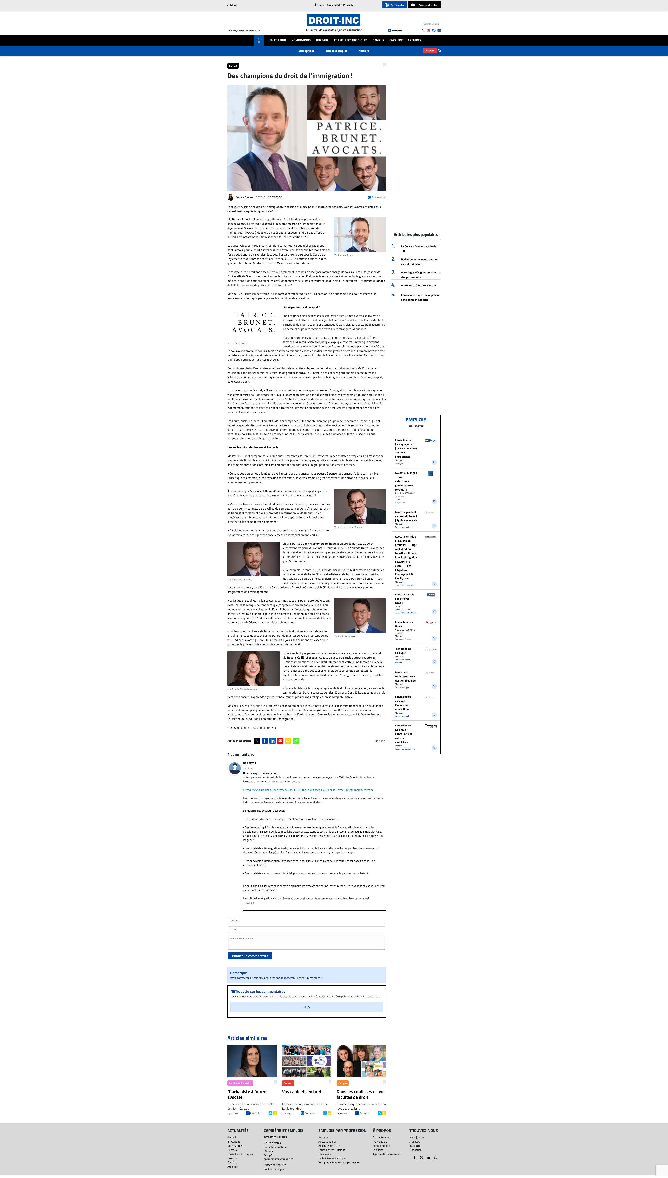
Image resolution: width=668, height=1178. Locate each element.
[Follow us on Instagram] (429, 30)
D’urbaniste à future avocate (418, 285)
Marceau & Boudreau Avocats (404, 661)
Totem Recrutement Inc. (405, 748)
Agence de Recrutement (387, 1154)
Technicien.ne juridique (403, 651)
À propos (319, 5)
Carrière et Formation (240, 1083)
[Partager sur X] (257, 741)
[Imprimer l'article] (274, 1113)
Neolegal (399, 463)
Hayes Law (400, 502)
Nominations (301, 40)
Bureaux (322, 40)
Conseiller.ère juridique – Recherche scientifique (403, 703)
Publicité (348, 5)
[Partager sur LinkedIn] (272, 741)
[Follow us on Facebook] (434, 30)
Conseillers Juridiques (350, 40)
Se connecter (397, 5)
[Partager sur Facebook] (265, 741)
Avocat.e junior (327, 1141)
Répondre (249, 902)
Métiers (364, 50)
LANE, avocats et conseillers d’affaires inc (405, 611)
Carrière (396, 40)
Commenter (255, 1113)
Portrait (233, 66)
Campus (378, 40)
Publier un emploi (274, 1169)
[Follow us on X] (423, 30)
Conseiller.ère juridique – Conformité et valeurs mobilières (403, 733)
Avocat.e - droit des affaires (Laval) (404, 598)
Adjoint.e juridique (329, 1146)
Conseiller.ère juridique (331, 1150)
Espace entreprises (428, 5)
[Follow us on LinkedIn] (439, 30)
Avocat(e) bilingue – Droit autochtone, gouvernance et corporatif (406, 481)
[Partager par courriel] (280, 741)
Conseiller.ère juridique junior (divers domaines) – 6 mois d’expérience (406, 448)
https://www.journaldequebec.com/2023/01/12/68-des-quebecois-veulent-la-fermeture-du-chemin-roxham (308, 790)
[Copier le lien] (296, 741)
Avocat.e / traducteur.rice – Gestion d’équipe (405, 676)
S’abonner (415, 1150)
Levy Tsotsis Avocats (404, 585)
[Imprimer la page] (288, 741)
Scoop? (430, 51)
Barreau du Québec (403, 639)
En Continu (278, 40)
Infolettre (397, 30)
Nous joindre (334, 5)
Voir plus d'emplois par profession (339, 1162)
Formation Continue (275, 1147)
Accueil (231, 1137)
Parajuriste (324, 1154)
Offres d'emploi (336, 50)
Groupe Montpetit (402, 527)
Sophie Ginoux (244, 197)
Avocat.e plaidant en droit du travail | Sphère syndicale (406, 516)
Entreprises (307, 50)
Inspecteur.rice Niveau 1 (404, 624)
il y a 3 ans (248, 768)
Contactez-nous (382, 1137)
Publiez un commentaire (250, 955)
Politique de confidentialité (381, 1143)
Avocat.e (323, 1137)
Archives (414, 40)
